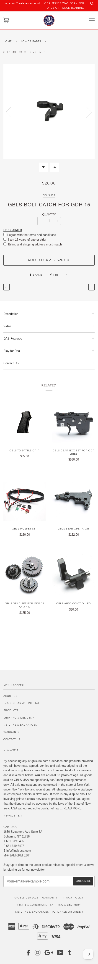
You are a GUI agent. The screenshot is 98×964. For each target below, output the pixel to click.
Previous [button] (11, 112)
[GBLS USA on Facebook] (28, 954)
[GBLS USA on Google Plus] (49, 954)
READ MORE (73, 808)
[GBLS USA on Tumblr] (70, 954)
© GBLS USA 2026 (26, 897)
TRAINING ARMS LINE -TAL (21, 703)
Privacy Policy (72, 897)
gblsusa (49, 195)
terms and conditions (42, 235)
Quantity (49, 214)
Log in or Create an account (21, 3)
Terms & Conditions (32, 904)
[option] (49, 111)
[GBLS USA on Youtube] (60, 954)
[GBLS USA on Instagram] (38, 954)
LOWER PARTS (31, 41)
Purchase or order (67, 911)
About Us (10, 696)
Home (7, 41)
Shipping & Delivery (18, 717)
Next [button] (86, 112)
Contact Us (11, 739)
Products (10, 710)
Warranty (11, 732)
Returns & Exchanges (20, 724)
